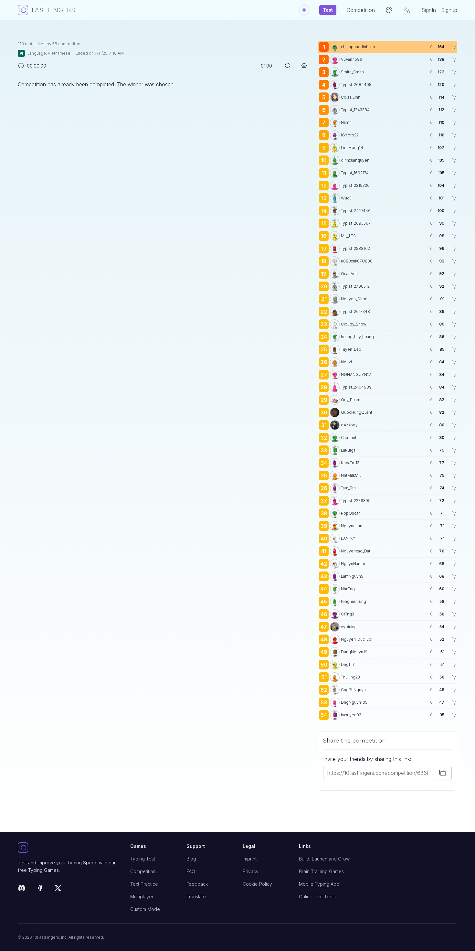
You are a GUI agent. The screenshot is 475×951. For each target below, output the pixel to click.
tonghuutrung (353, 601)
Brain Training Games (321, 871)
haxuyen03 (351, 714)
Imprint (250, 858)
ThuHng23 (350, 677)
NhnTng (348, 588)
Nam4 (346, 122)
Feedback (197, 884)
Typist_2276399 (356, 500)
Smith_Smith (352, 71)
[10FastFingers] (69, 848)
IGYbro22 (350, 135)
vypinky (348, 626)
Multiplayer (141, 896)
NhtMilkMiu (351, 475)
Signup (449, 10)
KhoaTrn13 (350, 462)
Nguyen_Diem (354, 298)
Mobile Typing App (319, 884)
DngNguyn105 (354, 702)
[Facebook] (40, 889)
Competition (143, 871)
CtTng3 (347, 614)
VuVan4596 (351, 59)
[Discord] (22, 889)
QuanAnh (349, 273)
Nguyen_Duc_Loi (356, 639)
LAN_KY (348, 538)
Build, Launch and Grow (324, 858)
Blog (191, 858)
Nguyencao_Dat (355, 551)
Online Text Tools (317, 896)
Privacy (251, 871)
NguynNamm (353, 563)
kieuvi (346, 361)
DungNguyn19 (354, 651)
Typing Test (142, 858)
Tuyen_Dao (351, 349)
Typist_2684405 (356, 84)
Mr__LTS (348, 235)
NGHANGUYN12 (356, 374)
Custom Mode (145, 909)
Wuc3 (346, 198)
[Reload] (287, 65)
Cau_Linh (349, 437)
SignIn (428, 10)
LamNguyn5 (352, 576)
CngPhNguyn (353, 689)
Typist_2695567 (356, 223)
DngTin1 (348, 664)
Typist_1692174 (355, 172)
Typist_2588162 (355, 248)
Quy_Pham (350, 399)
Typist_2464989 (356, 387)
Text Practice (144, 884)
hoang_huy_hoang (357, 336)
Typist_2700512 (355, 286)
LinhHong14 (352, 147)
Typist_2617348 (355, 311)
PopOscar (350, 513)
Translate (196, 896)
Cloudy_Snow (353, 324)
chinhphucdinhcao (358, 46)
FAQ (190, 871)
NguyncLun (351, 525)
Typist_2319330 (355, 185)
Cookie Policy (257, 884)
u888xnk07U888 (357, 261)
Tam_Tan (348, 488)
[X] (58, 889)
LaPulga (348, 450)
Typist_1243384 (355, 109)
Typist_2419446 (356, 210)
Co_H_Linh (350, 97)
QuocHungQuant (356, 412)
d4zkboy (349, 424)
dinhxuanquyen (355, 160)
